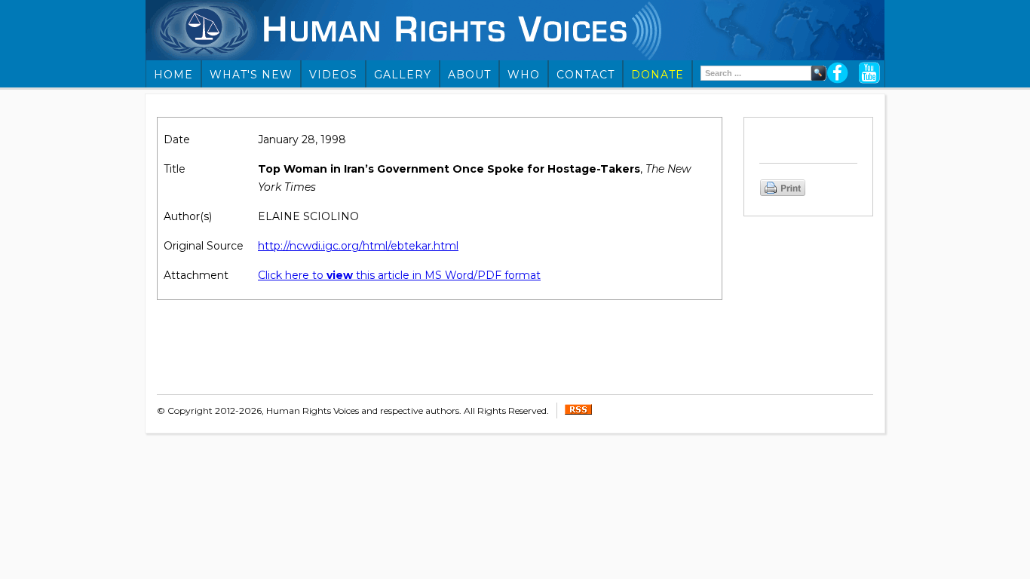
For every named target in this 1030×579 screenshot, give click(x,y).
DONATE (657, 74)
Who (523, 74)
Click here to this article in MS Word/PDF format (399, 275)
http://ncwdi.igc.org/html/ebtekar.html (358, 246)
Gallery (402, 74)
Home (173, 74)
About (469, 74)
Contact (585, 74)
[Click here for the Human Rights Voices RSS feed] (578, 411)
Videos (333, 74)
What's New (251, 74)
